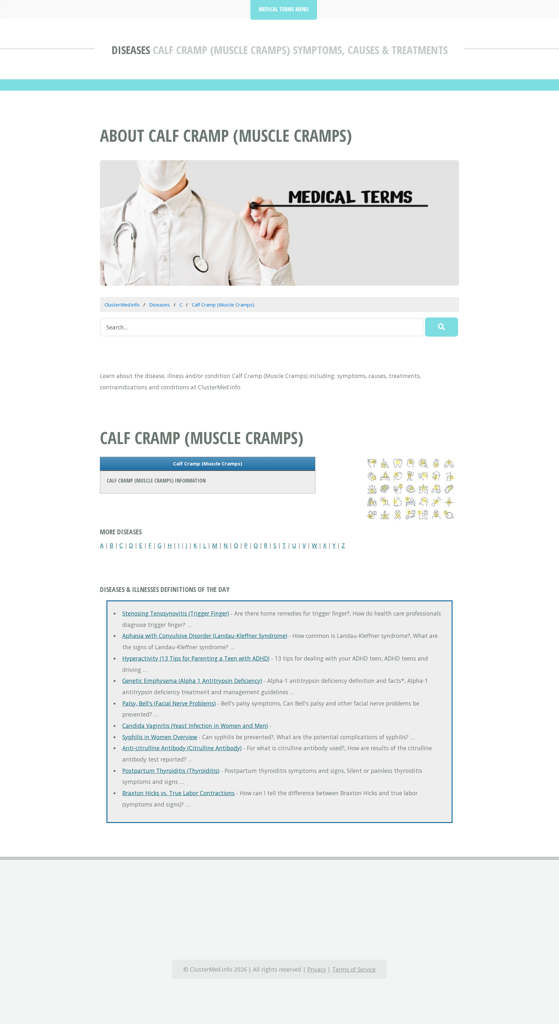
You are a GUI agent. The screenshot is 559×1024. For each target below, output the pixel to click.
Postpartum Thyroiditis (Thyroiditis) (170, 770)
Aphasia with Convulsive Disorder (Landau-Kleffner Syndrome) (204, 636)
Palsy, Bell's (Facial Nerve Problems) (169, 703)
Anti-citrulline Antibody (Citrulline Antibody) (182, 748)
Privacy (316, 969)
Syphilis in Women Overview (159, 737)
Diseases (131, 49)
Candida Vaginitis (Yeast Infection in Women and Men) (195, 725)
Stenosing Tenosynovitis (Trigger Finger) (175, 613)
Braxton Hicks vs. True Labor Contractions (178, 793)
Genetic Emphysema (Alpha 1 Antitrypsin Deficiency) (192, 681)
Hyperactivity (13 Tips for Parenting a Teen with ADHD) (195, 658)
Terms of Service (354, 969)
